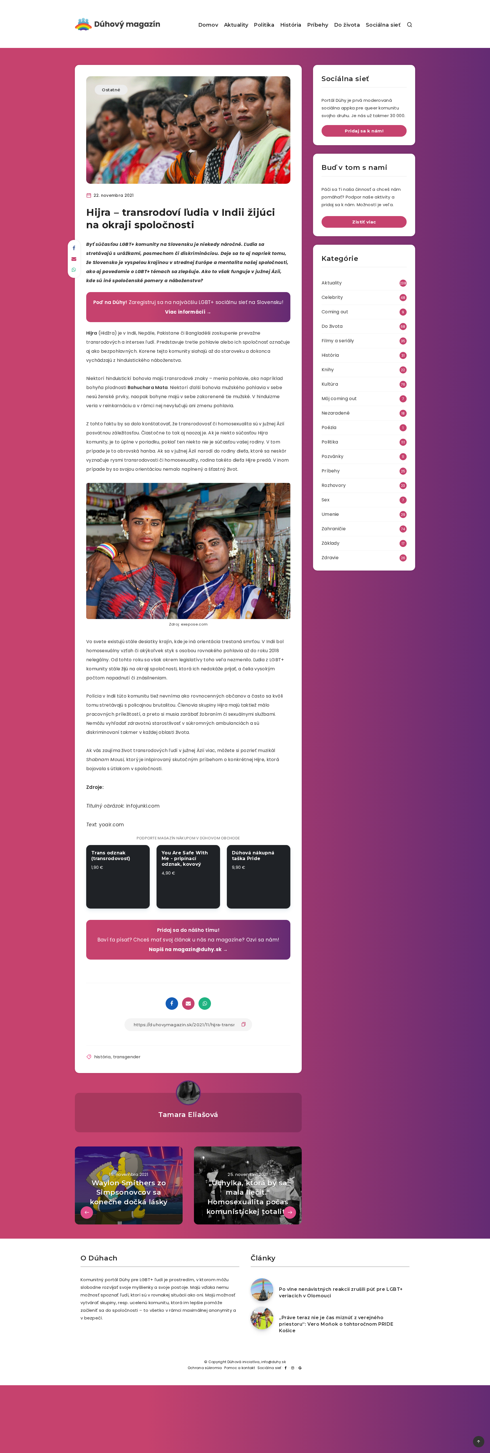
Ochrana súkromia (205, 1367)
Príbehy (317, 25)
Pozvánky (332, 456)
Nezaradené (336, 413)
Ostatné (111, 89)
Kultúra (330, 384)
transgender (126, 1057)
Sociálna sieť (383, 25)
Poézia (329, 427)
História (290, 25)
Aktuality (236, 25)
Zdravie (330, 557)
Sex (326, 500)
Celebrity (332, 297)
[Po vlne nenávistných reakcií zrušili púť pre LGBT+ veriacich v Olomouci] (262, 1289)
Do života (347, 25)
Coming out (335, 312)
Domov (208, 25)
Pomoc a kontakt (239, 1367)
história (102, 1057)
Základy (330, 543)
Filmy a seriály (338, 340)
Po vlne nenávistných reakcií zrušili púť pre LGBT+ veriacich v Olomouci (341, 1292)
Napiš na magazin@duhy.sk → (188, 949)
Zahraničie (334, 528)
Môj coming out (339, 398)
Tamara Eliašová (188, 1114)
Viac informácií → (188, 312)
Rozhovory (334, 485)
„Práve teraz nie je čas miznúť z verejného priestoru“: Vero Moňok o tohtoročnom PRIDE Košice (336, 1324)
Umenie (330, 514)
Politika (264, 25)
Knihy (328, 369)
